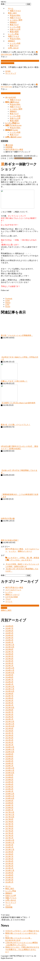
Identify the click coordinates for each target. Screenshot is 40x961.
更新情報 (8, 907)
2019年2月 (9, 789)
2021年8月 (9, 731)
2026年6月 (9, 631)
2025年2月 (9, 663)
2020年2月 (9, 763)
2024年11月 (9, 670)
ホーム (10, 8)
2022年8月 (9, 710)
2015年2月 (9, 866)
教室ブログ (14, 25)
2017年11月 (9, 815)
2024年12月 (9, 668)
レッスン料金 (13, 34)
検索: (3, 4)
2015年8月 (9, 854)
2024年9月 (9, 675)
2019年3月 (9, 787)
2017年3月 (9, 833)
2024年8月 (9, 677)
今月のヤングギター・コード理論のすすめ (22, 931)
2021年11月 (9, 724)
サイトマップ (10, 73)
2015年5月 (9, 859)
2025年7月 (9, 652)
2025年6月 (9, 654)
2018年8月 (9, 803)
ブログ (8, 599)
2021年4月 (9, 738)
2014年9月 (9, 873)
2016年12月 (9, 840)
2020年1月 (9, 766)
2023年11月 (9, 689)
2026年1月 (9, 642)
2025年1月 (9, 666)
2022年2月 (9, 717)
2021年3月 (9, 740)
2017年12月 (9, 812)
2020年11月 (9, 749)
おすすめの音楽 (11, 597)
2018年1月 (9, 810)
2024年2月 (9, 682)
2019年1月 (9, 791)
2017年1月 (9, 838)
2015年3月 (9, 863)
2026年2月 (9, 640)
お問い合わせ (13, 48)
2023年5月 (9, 701)
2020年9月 (9, 754)
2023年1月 (9, 705)
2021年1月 (9, 745)
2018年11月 (9, 796)
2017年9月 (9, 819)
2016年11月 (9, 843)
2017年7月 (9, 824)
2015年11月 (9, 849)
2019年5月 (9, 782)
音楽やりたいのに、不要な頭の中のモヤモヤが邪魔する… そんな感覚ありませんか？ (22, 949)
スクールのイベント (13, 590)
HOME (8, 71)
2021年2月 (9, 742)
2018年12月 (9, 794)
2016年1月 (9, 847)
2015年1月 (9, 868)
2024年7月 (9, 680)
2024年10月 (9, 673)
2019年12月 (9, 768)
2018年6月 (9, 808)
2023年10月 (9, 691)
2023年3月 (9, 703)
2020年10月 (9, 752)
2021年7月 (9, 733)
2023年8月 (9, 694)
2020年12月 (9, 747)
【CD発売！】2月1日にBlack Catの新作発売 (18, 403)
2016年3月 (9, 845)
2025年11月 (9, 645)
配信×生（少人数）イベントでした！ (15, 425)
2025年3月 (9, 661)
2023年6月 (9, 698)
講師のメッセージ (25, 551)
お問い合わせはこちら (11, 93)
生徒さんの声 (15, 29)
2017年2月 (9, 836)
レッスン (12, 551)
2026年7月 (9, 628)
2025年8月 (9, 649)
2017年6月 (9, 826)
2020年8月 (9, 756)
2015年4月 (9, 861)
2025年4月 (9, 659)
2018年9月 (9, 801)
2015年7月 (9, 856)
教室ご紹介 (12, 13)
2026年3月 (9, 638)
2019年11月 (9, 770)
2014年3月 (9, 880)
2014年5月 (9, 877)
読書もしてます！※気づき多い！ (14, 381)
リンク (8, 905)
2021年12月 (9, 721)
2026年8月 (9, 626)
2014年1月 (9, 882)
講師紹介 (13, 22)
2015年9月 (9, 852)
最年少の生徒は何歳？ (10, 540)
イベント (8, 601)
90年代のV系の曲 (8, 518)
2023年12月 (9, 687)
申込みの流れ (15, 15)
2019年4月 (9, 784)
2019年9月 (9, 775)
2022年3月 (9, 714)
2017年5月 (9, 829)
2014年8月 (9, 875)
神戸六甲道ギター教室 (23, 158)
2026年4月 (9, 635)
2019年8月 (9, 777)
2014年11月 (9, 870)
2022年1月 (9, 719)
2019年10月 (9, 773)
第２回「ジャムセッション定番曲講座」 (17, 335)
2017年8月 (9, 822)
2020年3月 (9, 761)
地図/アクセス (15, 11)
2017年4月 (9, 831)
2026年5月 (9, 633)
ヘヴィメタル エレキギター (20, 560)
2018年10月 (9, 798)
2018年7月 (9, 805)
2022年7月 (9, 712)
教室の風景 (14, 32)
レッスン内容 (15, 27)
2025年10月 (9, 647)
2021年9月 (9, 728)
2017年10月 (9, 817)
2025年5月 (9, 656)
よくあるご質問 (16, 20)
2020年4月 (9, 759)
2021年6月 (9, 735)
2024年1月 (9, 684)
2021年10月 (9, 726)
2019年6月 (9, 780)
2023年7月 (9, 696)
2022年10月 (9, 708)
